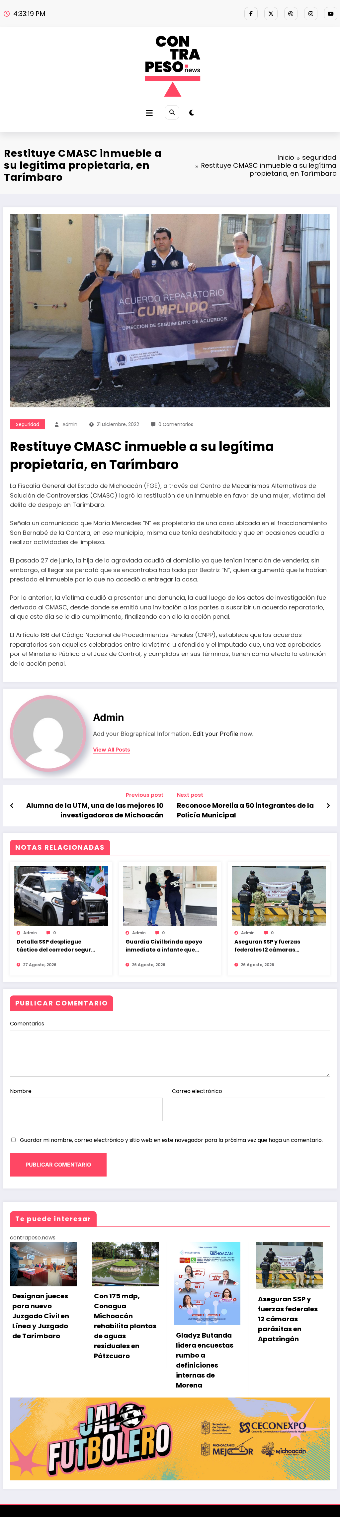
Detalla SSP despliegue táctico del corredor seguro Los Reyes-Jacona (56, 946)
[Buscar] (172, 112)
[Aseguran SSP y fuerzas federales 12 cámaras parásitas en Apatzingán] (279, 895)
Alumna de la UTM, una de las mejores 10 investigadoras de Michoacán (94, 810)
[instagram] (310, 13)
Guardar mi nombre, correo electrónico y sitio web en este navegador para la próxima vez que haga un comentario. (171, 1140)
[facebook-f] (251, 13)
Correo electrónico (197, 1091)
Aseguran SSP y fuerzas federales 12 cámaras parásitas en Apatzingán (270, 946)
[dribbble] (291, 13)
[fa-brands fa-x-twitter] (271, 13)
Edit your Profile (215, 733)
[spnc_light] (191, 112)
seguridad (27, 424)
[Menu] (149, 113)
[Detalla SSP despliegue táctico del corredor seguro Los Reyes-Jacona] (61, 895)
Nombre (21, 1091)
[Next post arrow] (328, 805)
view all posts (111, 750)
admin (69, 424)
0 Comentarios (175, 424)
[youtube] (330, 13)
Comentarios (27, 1023)
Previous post (144, 795)
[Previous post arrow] (12, 805)
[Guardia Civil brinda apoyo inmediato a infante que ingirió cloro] (170, 895)
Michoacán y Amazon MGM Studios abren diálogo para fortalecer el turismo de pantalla (223, 1331)
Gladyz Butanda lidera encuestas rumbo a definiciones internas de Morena (64, 1360)
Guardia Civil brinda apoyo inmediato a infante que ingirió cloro (164, 946)
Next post (190, 795)
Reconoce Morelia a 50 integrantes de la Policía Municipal (245, 810)
